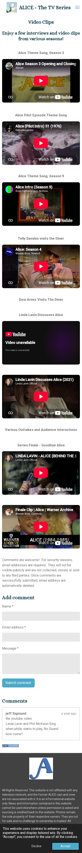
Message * (10, 648)
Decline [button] (36, 846)
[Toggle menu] (77, 7)
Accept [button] (65, 846)
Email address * (14, 627)
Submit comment (18, 683)
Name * (7, 606)
